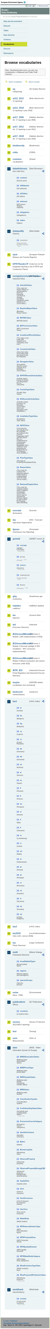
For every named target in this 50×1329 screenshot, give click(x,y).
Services (6, 49)
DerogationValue (24, 362)
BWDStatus (24, 1090)
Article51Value (24, 285)
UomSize (23, 1209)
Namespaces (8, 53)
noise (15, 992)
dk (21, 757)
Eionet (14, 16)
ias (14, 615)
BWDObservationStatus (24, 1057)
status (22, 220)
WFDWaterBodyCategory (24, 1256)
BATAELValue (24, 318)
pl (21, 867)
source (23, 565)
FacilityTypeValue (24, 390)
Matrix (22, 1142)
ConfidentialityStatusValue (24, 1108)
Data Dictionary (23, 16)
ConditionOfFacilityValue (24, 335)
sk (21, 906)
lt (20, 828)
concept (23, 545)
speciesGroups (24, 980)
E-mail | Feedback (10, 1321)
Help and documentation (12, 21)
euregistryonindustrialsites (21, 276)
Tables (6, 30)
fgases (16, 529)
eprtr (15, 254)
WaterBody (24, 1219)
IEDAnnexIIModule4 (21, 658)
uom (15, 1038)
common (17, 159)
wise (15, 1047)
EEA (14, 2)
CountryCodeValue (24, 349)
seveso (16, 1022)
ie (20, 812)
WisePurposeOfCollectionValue (24, 1275)
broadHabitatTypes (24, 961)
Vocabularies (8, 44)
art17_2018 (18, 136)
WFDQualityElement (24, 1247)
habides (17, 606)
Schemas (7, 40)
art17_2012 (18, 127)
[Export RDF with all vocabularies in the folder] (43, 171)
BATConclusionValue (24, 326)
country (23, 1299)
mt (21, 851)
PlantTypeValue (24, 458)
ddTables (23, 194)
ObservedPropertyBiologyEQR (24, 1168)
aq (14, 89)
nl (21, 859)
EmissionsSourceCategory (24, 1121)
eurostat (17, 510)
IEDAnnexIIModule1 (21, 634)
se (21, 891)
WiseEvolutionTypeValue (24, 1266)
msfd (15, 952)
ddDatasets (24, 186)
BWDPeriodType (24, 1068)
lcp (14, 943)
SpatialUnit (24, 1181)
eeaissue (23, 201)
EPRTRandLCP (20, 264)
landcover (18, 692)
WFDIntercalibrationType (24, 1226)
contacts (23, 178)
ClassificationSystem (24, 1099)
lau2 (15, 926)
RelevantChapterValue (24, 484)
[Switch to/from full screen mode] (34, 6)
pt (21, 875)
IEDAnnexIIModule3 (21, 643)
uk (21, 914)
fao (14, 520)
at (20, 708)
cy (21, 731)
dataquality (18, 231)
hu (21, 804)
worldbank (18, 1289)
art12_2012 (18, 98)
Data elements (9, 35)
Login (29, 6)
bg (21, 723)
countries (24, 1011)
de (21, 749)
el (20, 772)
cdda (15, 152)
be (21, 716)
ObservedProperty (24, 1159)
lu (21, 835)
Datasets (6, 26)
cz (21, 739)
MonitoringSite (24, 1150)
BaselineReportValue (24, 308)
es (21, 780)
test (14, 1031)
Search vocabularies (15, 82)
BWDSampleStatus (24, 1077)
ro (21, 883)
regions (23, 971)
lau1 (15, 701)
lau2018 (17, 933)
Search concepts (34, 82)
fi (20, 788)
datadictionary (20, 168)
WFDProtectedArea (24, 1237)
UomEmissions (24, 1198)
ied (14, 625)
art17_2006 (18, 117)
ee (21, 764)
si (20, 899)
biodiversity (19, 145)
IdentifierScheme (24, 1132)
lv (20, 843)
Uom (22, 1189)
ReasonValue (24, 467)
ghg (15, 596)
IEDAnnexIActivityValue (24, 399)
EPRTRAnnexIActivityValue (24, 376)
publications (19, 1002)
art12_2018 (18, 108)
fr (20, 796)
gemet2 (16, 539)
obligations (24, 212)
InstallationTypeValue (24, 416)
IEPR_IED (18, 670)
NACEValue (24, 425)
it (20, 820)
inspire (16, 682)
